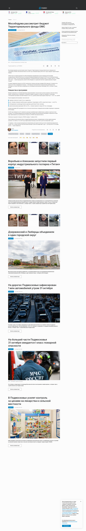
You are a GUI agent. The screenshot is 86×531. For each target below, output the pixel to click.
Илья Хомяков (14, 130)
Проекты (22, 133)
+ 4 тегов (50, 133)
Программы (43, 133)
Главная (9, 19)
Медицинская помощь (13, 133)
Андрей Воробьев (35, 133)
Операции (28, 133)
